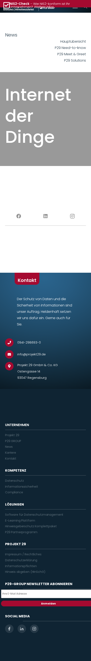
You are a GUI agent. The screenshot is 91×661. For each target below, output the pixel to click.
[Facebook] (18, 216)
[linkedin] (22, 629)
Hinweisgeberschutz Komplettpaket (31, 526)
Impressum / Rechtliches (23, 554)
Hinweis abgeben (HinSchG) (25, 572)
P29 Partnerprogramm (21, 532)
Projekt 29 (12, 435)
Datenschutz (14, 481)
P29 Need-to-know (70, 47)
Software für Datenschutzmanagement (34, 515)
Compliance (14, 492)
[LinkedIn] (45, 216)
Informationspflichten (21, 566)
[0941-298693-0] (11, 342)
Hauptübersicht (73, 41)
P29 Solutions (75, 60)
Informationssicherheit (21, 486)
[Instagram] (72, 216)
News (8, 447)
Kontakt (10, 458)
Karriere (10, 453)
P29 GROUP (13, 441)
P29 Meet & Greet (71, 54)
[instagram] (34, 629)
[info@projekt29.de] (11, 354)
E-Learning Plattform (20, 520)
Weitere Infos (44, 7)
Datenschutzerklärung (21, 560)
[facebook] (9, 629)
